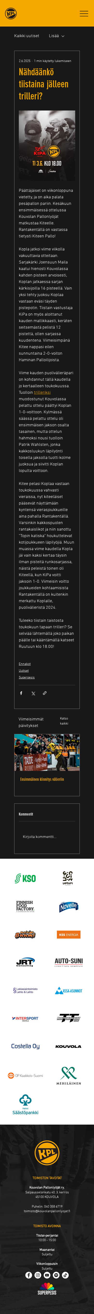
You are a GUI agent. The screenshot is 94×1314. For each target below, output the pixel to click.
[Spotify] (56, 1275)
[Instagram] (37, 1275)
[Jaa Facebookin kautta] (21, 693)
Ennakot (25, 664)
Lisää (54, 36)
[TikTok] (65, 1275)
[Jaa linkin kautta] (44, 693)
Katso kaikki (64, 721)
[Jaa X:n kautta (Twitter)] (33, 693)
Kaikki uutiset (26, 36)
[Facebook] (28, 1275)
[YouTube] (47, 1275)
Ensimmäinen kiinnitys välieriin (42, 779)
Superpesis (27, 678)
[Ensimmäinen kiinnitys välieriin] (47, 752)
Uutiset (24, 671)
